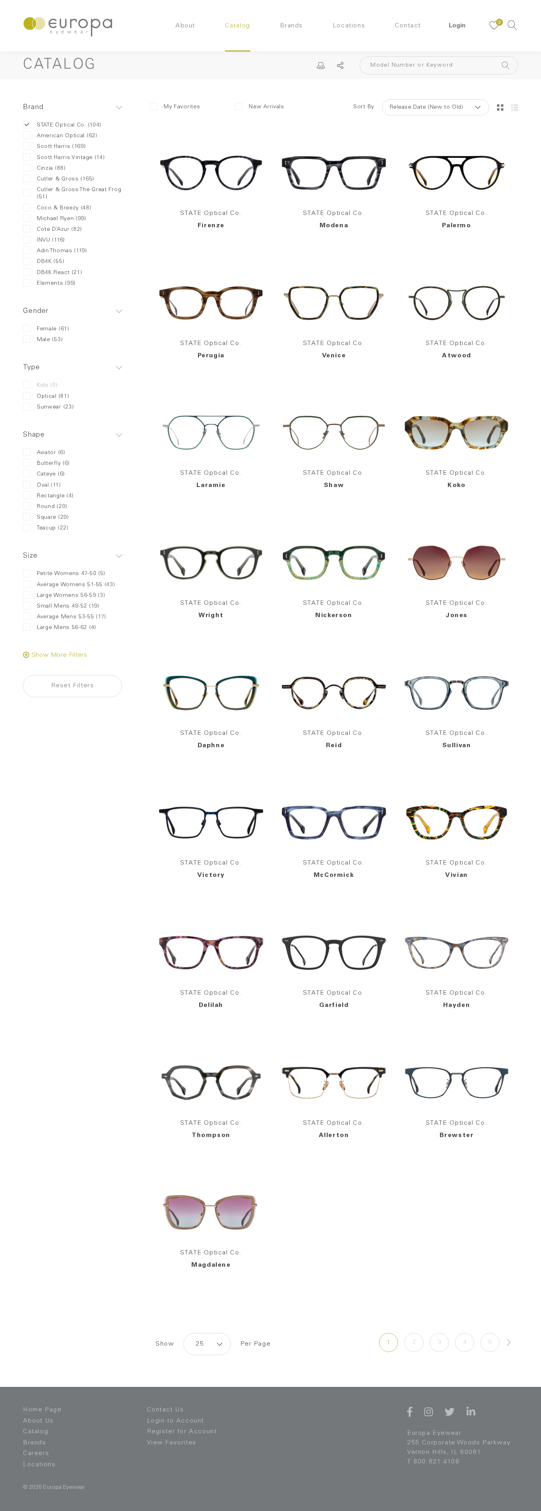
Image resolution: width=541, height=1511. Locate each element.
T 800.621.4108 (433, 1462)
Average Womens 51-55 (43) (76, 585)
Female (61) (53, 329)
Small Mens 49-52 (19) (68, 606)
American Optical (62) (67, 136)
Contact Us (165, 1410)
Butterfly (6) (53, 463)
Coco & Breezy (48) (64, 208)
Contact (408, 26)
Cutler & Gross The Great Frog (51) (79, 193)
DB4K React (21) (59, 273)
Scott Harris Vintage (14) (71, 158)
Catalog (237, 26)
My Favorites (182, 107)
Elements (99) (56, 283)
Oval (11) (49, 485)
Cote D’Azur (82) (59, 229)
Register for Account (182, 1432)
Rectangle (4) (55, 496)
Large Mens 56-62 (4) (66, 628)
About (185, 26)
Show (165, 1344)
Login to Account (175, 1421)
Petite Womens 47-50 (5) (71, 574)
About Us (38, 1421)
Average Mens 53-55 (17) (71, 617)
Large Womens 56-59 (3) (71, 595)
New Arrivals (266, 107)
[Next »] (509, 1342)
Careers (36, 1453)
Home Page (42, 1410)
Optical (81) (53, 396)
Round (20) (52, 507)
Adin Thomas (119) (62, 251)
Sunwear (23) (55, 407)
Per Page (255, 1344)
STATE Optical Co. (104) (69, 125)
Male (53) (50, 340)
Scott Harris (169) (61, 147)
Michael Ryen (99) (61, 219)
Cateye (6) (51, 474)
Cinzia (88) (51, 168)
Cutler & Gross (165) (65, 179)
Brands (291, 26)
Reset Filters (72, 686)
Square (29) (53, 517)
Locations (349, 26)
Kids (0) (47, 385)
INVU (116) (51, 240)
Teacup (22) (53, 528)
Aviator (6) (51, 453)
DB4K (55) (50, 262)
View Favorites (171, 1443)
